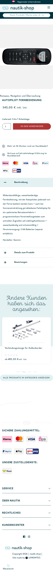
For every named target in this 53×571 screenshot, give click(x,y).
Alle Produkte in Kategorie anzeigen (26, 378)
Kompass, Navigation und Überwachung (20, 96)
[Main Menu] (49, 7)
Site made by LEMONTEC (26, 558)
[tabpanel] (26, 340)
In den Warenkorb (32, 126)
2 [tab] (23, 372)
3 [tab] (29, 372)
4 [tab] (35, 372)
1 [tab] (18, 372)
